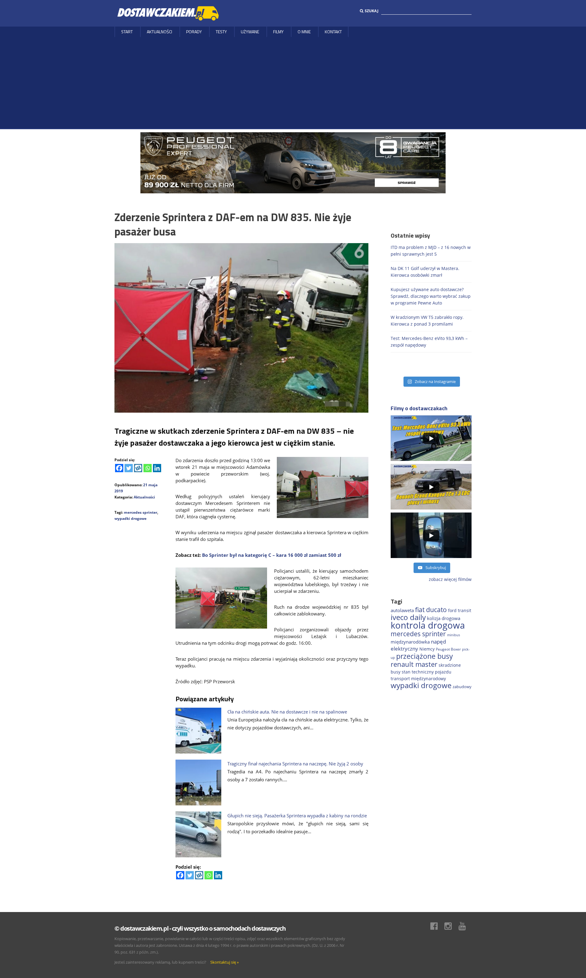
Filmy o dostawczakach (419, 408)
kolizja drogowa (443, 618)
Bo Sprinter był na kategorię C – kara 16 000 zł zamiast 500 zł (271, 555)
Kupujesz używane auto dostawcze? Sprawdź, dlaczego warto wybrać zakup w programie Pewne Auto (431, 296)
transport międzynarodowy (418, 678)
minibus (453, 635)
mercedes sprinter (140, 512)
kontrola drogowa (428, 625)
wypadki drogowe (130, 518)
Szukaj (371, 10)
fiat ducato (431, 609)
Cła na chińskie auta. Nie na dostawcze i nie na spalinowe (287, 712)
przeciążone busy (424, 656)
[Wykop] (138, 468)
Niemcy (427, 649)
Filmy (278, 31)
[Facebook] (119, 468)
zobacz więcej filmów (450, 579)
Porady (194, 31)
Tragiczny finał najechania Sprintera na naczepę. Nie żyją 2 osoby (295, 764)
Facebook (437, 926)
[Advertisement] (293, 83)
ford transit (459, 610)
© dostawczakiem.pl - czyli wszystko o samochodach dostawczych (199, 928)
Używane (250, 31)
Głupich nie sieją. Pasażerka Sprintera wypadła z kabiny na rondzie (297, 815)
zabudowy (462, 686)
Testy (221, 31)
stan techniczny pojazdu (426, 672)
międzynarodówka (410, 642)
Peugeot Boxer (448, 649)
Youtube (465, 926)
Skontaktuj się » (224, 962)
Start (127, 31)
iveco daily (408, 617)
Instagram (451, 926)
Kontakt (333, 31)
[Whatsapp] (147, 468)
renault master (414, 664)
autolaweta (402, 610)
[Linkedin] (157, 468)
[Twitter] (129, 468)
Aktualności (159, 31)
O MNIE (304, 31)
